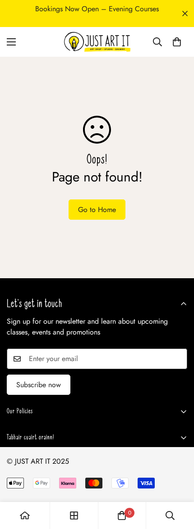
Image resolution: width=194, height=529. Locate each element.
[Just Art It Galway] (97, 42)
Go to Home (97, 209)
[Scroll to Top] (178, 481)
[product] (24, 515)
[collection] (74, 515)
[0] (176, 42)
